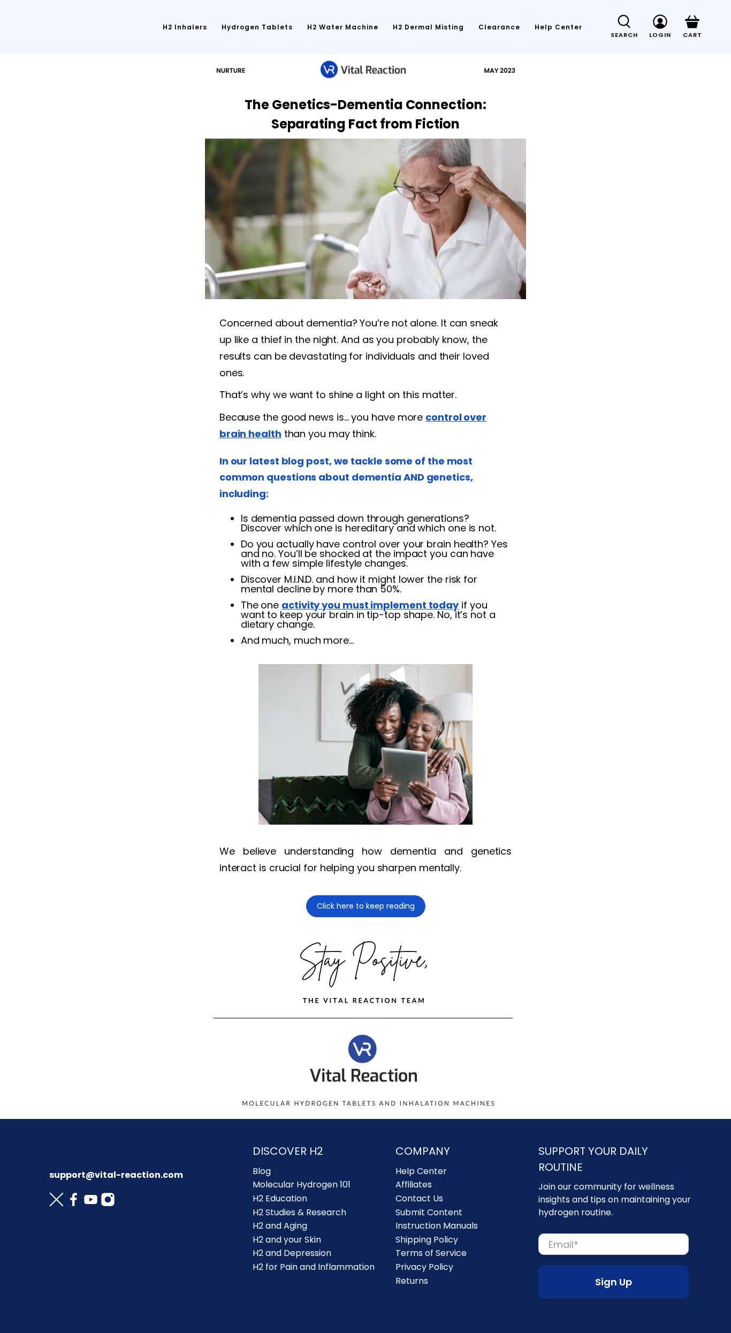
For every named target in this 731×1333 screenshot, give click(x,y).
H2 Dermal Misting (428, 27)
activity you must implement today (370, 605)
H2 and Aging (280, 1226)
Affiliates (413, 1184)
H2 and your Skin (287, 1239)
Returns (411, 1281)
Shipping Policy (426, 1239)
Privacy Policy (424, 1267)
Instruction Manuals (436, 1226)
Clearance (499, 27)
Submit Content (428, 1212)
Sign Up (613, 1282)
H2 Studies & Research (299, 1212)
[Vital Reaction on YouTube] (90, 1201)
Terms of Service (431, 1253)
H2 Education (280, 1198)
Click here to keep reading (366, 906)
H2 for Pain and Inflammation (314, 1267)
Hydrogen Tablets (257, 27)
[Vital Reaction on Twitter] (56, 1201)
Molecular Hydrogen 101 (302, 1184)
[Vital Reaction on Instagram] (108, 1201)
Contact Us (419, 1198)
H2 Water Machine (342, 27)
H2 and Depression (292, 1253)
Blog (262, 1171)
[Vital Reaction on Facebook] (73, 1201)
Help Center (558, 27)
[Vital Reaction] (79, 27)
